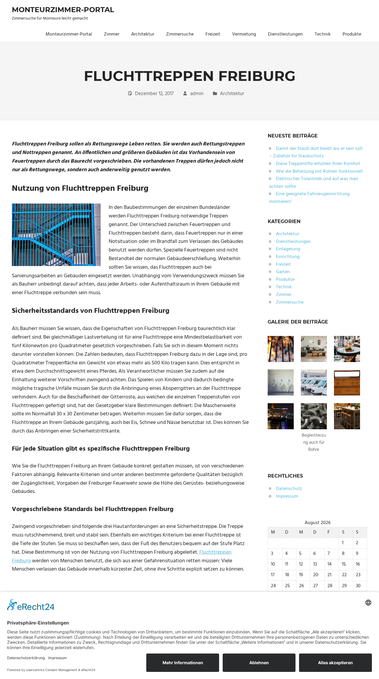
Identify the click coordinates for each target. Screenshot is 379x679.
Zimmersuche (180, 34)
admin (196, 94)
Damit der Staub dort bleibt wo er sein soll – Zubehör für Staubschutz (315, 152)
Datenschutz (289, 489)
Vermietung (244, 34)
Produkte (352, 34)
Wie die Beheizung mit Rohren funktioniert (319, 171)
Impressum (287, 496)
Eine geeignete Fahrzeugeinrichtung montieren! (309, 198)
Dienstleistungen (285, 34)
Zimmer (111, 34)
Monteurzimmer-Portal (63, 9)
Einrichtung (288, 257)
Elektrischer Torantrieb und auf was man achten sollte (313, 182)
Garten (283, 272)
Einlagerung (288, 249)
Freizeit (212, 34)
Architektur (142, 34)
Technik (323, 34)
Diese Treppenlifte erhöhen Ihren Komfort (318, 164)
